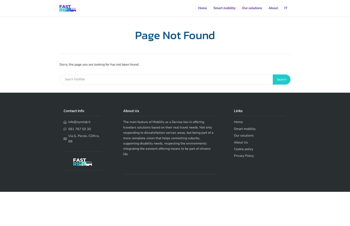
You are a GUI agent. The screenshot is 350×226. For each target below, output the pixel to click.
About (273, 8)
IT (285, 8)
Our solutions (252, 8)
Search (281, 79)
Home (202, 8)
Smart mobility (224, 8)
